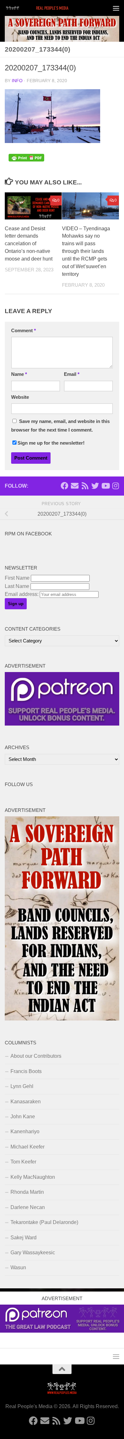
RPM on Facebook (28, 533)
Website (20, 397)
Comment (23, 330)
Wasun (18, 1267)
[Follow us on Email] (75, 486)
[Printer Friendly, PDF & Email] (26, 159)
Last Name (17, 586)
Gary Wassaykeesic (32, 1252)
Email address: (22, 594)
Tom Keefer (23, 1161)
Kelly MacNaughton (32, 1177)
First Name (17, 578)
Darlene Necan (27, 1207)
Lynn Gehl (21, 1086)
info (17, 80)
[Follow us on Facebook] (64, 486)
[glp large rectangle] (62, 1331)
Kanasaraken (25, 1101)
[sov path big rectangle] (62, 29)
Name (19, 374)
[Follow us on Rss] (85, 486)
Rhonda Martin (27, 1192)
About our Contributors (35, 1056)
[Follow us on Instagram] (115, 486)
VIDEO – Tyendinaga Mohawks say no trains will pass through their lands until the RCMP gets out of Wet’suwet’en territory (86, 251)
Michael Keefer (27, 1146)
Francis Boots (26, 1071)
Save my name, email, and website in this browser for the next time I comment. (60, 425)
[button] (52, 116)
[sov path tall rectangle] (62, 1018)
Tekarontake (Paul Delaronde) (44, 1222)
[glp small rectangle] (62, 724)
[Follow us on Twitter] (95, 486)
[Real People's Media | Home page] (48, 8)
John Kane (22, 1116)
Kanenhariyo (24, 1131)
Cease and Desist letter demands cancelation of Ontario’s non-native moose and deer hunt (28, 243)
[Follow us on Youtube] (105, 486)
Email (71, 374)
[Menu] (116, 8)
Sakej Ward (23, 1237)
